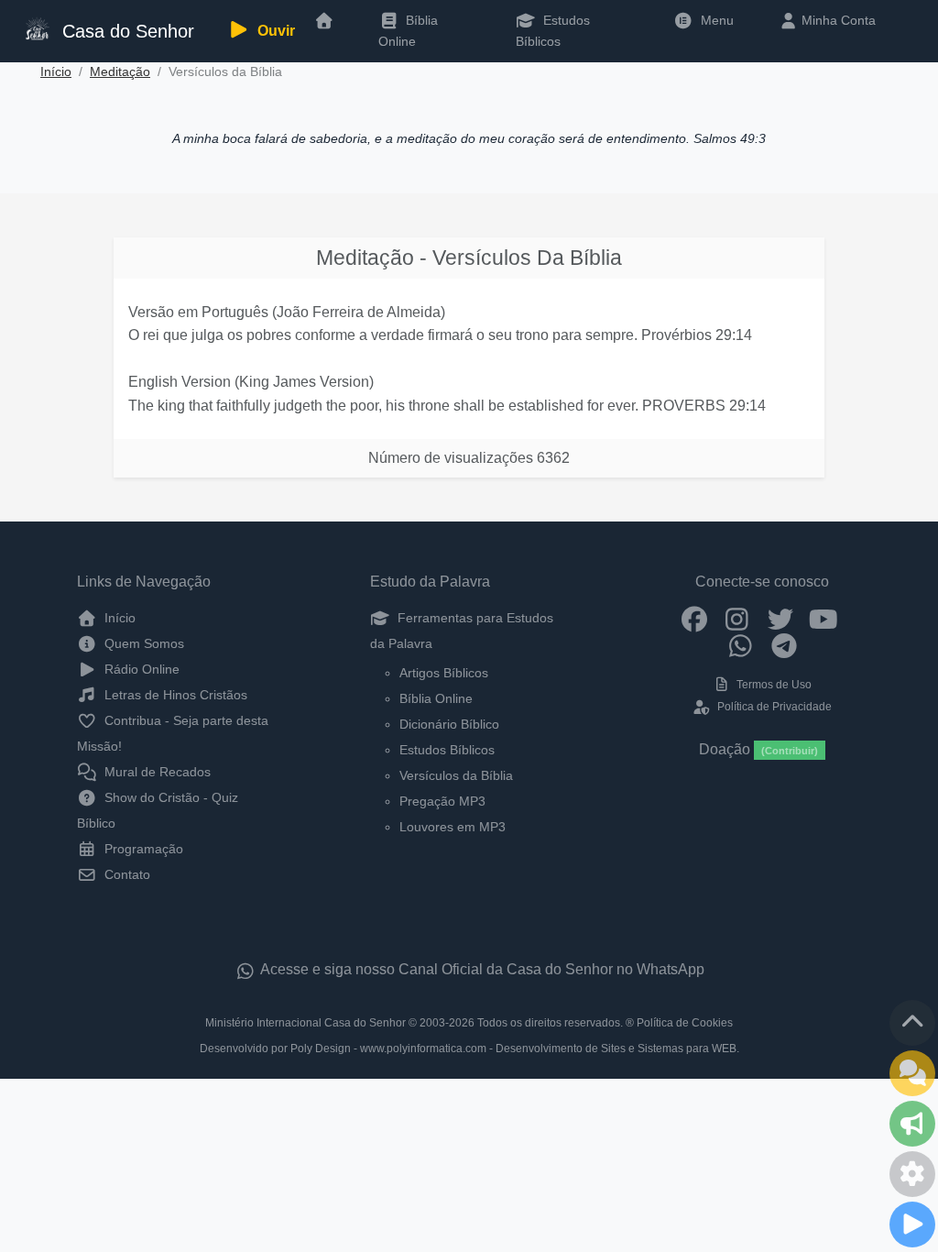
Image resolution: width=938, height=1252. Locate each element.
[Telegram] (784, 645)
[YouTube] (823, 617)
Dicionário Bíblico (449, 724)
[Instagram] (737, 617)
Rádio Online (140, 669)
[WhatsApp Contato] (741, 645)
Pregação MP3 (442, 801)
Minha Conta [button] (837, 20)
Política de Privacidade (772, 706)
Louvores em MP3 (452, 826)
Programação (142, 848)
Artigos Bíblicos (443, 672)
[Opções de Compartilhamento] (912, 1124)
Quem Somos (142, 643)
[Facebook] (694, 617)
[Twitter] (780, 617)
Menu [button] (713, 20)
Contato (125, 874)
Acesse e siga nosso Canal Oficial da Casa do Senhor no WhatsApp (480, 969)
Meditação (120, 72)
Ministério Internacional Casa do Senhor (305, 1022)
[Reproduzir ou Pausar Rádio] (912, 1224)
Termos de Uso (773, 684)
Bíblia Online (408, 30)
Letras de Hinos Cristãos (174, 694)
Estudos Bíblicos (553, 30)
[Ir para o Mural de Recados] (912, 1073)
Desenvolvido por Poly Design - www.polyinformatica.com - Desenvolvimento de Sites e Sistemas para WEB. (469, 1048)
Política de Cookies (685, 1022)
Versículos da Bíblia (456, 775)
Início (55, 72)
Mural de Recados (156, 771)
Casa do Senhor (123, 31)
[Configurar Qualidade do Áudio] (912, 1174)
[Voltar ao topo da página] (912, 1023)
